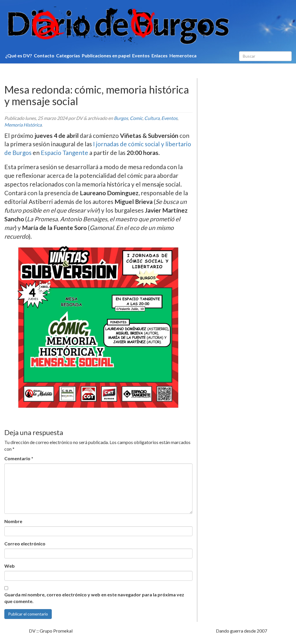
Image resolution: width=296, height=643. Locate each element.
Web (9, 566)
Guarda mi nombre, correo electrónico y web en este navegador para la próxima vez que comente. (94, 598)
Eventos (141, 55)
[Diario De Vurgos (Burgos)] (148, 26)
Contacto (44, 55)
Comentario (18, 458)
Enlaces (159, 55)
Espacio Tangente (64, 152)
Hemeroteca (183, 55)
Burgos (121, 118)
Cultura (152, 118)
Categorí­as (68, 55)
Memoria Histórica (23, 124)
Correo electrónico (24, 543)
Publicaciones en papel (106, 55)
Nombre (13, 521)
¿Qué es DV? (18, 55)
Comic (136, 118)
